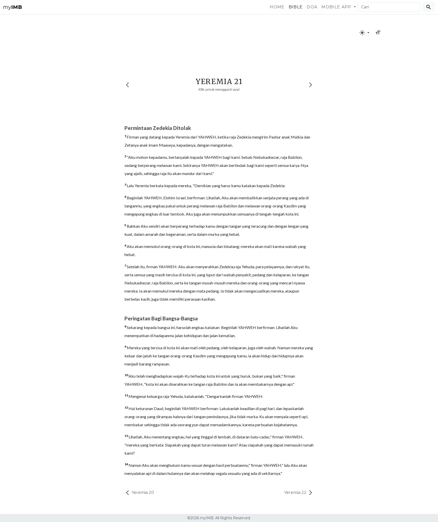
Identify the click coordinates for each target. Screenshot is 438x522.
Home (277, 7)
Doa (312, 7)
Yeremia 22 (295, 492)
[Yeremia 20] (127, 84)
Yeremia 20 (142, 492)
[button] (364, 32)
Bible (296, 7)
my (12, 7)
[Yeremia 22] (310, 84)
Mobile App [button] (337, 7)
